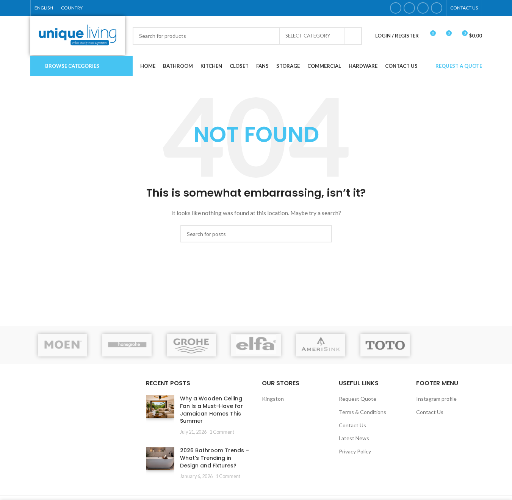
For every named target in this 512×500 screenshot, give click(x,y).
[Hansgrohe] (127, 345)
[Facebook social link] (395, 8)
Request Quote (357, 398)
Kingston (273, 398)
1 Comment (222, 432)
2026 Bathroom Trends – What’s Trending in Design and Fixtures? (214, 458)
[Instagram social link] (409, 8)
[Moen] (62, 345)
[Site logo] (77, 35)
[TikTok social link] (436, 8)
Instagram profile (436, 398)
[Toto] (385, 345)
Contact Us (352, 425)
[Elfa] (256, 345)
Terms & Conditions (362, 412)
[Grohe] (191, 345)
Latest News (354, 438)
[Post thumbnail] (160, 415)
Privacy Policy (355, 451)
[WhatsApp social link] (423, 8)
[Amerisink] (320, 345)
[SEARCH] (353, 36)
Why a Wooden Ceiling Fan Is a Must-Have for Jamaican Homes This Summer (211, 410)
